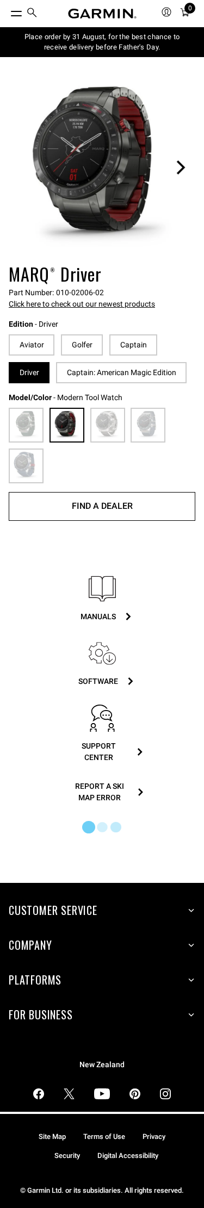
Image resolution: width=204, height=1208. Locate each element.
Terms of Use (104, 1136)
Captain (133, 344)
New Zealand (102, 1064)
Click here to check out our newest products (82, 304)
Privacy (154, 1136)
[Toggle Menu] (6, 11)
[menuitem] (32, 14)
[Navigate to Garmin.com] (102, 13)
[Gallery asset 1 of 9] (102, 167)
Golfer (82, 344)
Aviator (32, 344)
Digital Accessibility (127, 1155)
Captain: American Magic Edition (121, 372)
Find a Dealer (102, 506)
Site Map (52, 1136)
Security (67, 1155)
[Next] (180, 167)
